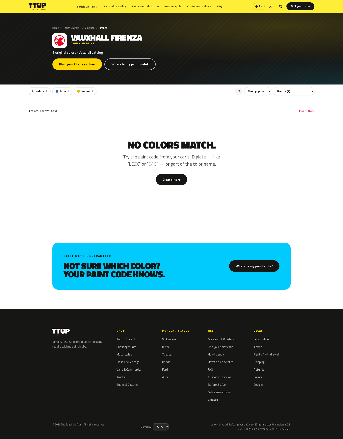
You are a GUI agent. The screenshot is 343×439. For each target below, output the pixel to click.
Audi (165, 377)
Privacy (258, 377)
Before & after (217, 384)
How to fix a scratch (220, 362)
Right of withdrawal (266, 354)
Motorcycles (124, 354)
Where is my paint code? (130, 64)
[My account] (271, 6)
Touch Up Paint (88, 6)
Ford (165, 369)
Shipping (259, 362)
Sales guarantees (219, 392)
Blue (64, 91)
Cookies (259, 384)
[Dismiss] (17, 430)
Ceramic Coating (115, 6)
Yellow (87, 91)
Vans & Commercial (129, 369)
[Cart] (280, 6)
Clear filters (306, 111)
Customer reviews (199, 6)
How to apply (172, 6)
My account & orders (221, 339)
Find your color (300, 6)
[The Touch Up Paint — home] (37, 6)
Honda (166, 362)
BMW (165, 347)
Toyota (167, 354)
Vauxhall (89, 28)
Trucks (121, 377)
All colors (39, 91)
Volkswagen (169, 339)
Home (55, 28)
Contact (213, 399)
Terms (258, 347)
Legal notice (261, 339)
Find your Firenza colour (77, 64)
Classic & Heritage (128, 362)
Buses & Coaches (128, 384)
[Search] (239, 91)
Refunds (259, 369)
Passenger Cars (126, 347)
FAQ (219, 6)
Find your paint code (145, 6)
